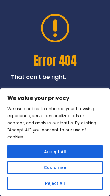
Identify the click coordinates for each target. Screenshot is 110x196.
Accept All (55, 152)
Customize (55, 167)
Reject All (55, 183)
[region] (55, 142)
